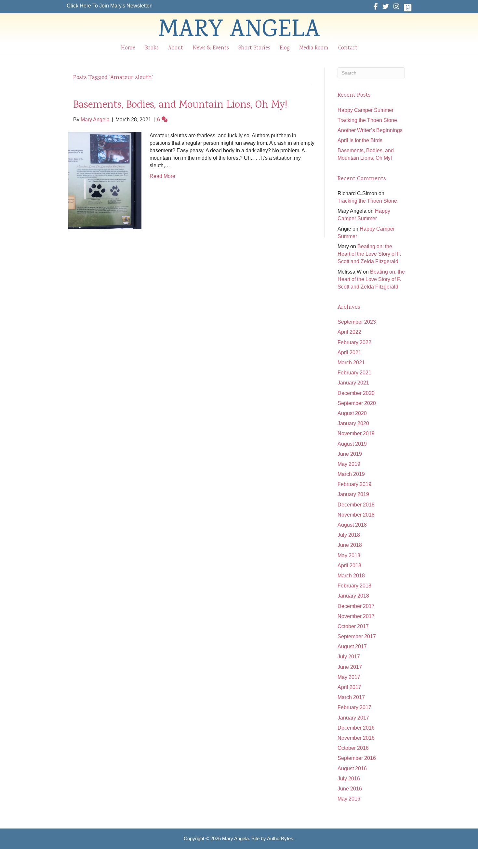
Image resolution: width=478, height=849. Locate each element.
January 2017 (353, 718)
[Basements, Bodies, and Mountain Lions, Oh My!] (104, 180)
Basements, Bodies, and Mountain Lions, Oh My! (180, 105)
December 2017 (356, 606)
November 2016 (356, 738)
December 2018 (356, 504)
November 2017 (356, 616)
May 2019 (349, 464)
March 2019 (351, 474)
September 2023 (357, 322)
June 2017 (350, 667)
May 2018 (349, 555)
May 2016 (349, 799)
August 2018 (352, 525)
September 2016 (357, 758)
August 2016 (352, 768)
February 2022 (354, 342)
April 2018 (349, 565)
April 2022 (349, 332)
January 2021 (353, 382)
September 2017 (357, 636)
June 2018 (350, 545)
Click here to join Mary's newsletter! (110, 5)
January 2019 (353, 494)
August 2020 (352, 413)
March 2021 (351, 362)
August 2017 (352, 646)
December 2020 (356, 393)
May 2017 (349, 677)
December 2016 (356, 728)
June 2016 (350, 788)
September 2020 (357, 403)
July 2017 (349, 656)
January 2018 (353, 596)
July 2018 (349, 535)
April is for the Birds (360, 140)
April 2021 (349, 352)
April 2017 (349, 687)
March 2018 (351, 575)
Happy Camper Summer (365, 110)
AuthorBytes (280, 838)
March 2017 (351, 697)
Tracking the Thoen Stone (367, 120)
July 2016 (349, 778)
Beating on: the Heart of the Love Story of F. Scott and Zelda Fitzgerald (369, 254)
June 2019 (350, 454)
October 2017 (353, 626)
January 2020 (353, 423)
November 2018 (356, 515)
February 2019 (354, 484)
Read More (162, 176)
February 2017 (354, 707)
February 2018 (354, 585)
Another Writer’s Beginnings (370, 130)
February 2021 (354, 372)
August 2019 (352, 444)
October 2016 (353, 748)
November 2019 (356, 433)
